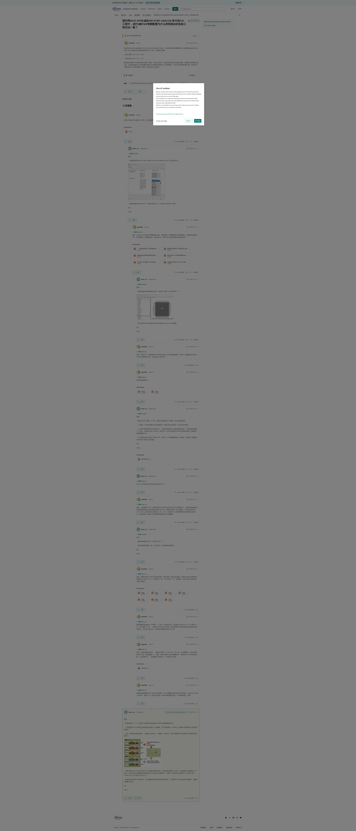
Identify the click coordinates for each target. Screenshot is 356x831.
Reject (189, 121)
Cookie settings (161, 121)
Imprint (180, 114)
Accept (197, 121)
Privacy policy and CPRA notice (165, 114)
